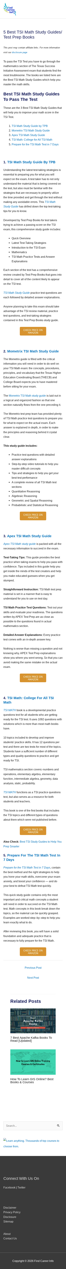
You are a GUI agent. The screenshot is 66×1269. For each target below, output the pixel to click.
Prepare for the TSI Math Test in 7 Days (35, 144)
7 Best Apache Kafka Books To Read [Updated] (31, 1039)
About (6, 1233)
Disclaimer (9, 1207)
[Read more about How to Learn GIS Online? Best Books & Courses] (33, 1061)
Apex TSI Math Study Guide (28, 135)
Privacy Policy (11, 1212)
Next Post (33, 977)
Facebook (9, 1187)
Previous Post (33, 967)
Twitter (21, 1187)
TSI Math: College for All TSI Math (32, 139)
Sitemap (8, 1221)
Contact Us (10, 1238)
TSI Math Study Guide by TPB (30, 125)
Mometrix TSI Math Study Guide (31, 130)
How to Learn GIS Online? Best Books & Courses (31, 1080)
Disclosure (9, 1216)
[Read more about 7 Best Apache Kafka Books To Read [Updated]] (33, 1020)
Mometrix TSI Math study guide (27, 395)
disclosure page (19, 52)
